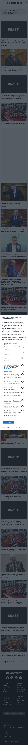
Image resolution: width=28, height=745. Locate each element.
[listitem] (14, 344)
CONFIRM (8, 422)
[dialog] (14, 372)
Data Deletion (6, 427)
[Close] (25, 317)
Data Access (14, 427)
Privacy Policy (22, 427)
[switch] (22, 347)
